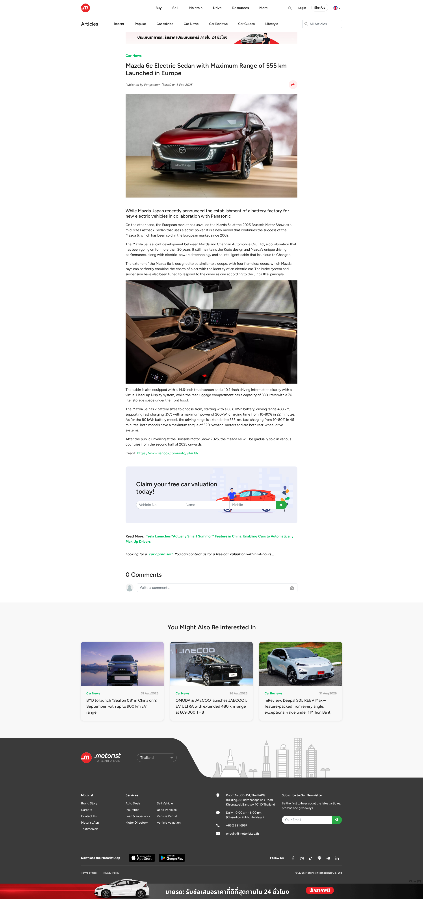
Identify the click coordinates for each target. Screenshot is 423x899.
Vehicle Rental (167, 816)
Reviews (218, 24)
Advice (165, 24)
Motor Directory (137, 822)
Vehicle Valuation (169, 822)
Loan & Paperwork (138, 816)
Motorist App (90, 822)
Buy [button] (159, 8)
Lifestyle (271, 24)
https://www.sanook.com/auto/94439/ (167, 453)
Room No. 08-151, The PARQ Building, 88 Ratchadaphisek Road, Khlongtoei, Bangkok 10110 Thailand (250, 799)
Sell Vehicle (165, 803)
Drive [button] (217, 8)
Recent (119, 24)
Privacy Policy (111, 872)
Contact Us (89, 816)
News (191, 24)
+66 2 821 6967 (236, 825)
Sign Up (319, 7)
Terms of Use (89, 872)
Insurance (132, 810)
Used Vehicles (167, 810)
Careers (86, 810)
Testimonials (89, 829)
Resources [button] (240, 8)
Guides (246, 24)
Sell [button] (175, 8)
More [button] (263, 8)
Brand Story (89, 803)
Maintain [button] (195, 8)
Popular (140, 24)
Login (302, 8)
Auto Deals (133, 803)
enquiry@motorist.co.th (242, 834)
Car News (133, 56)
